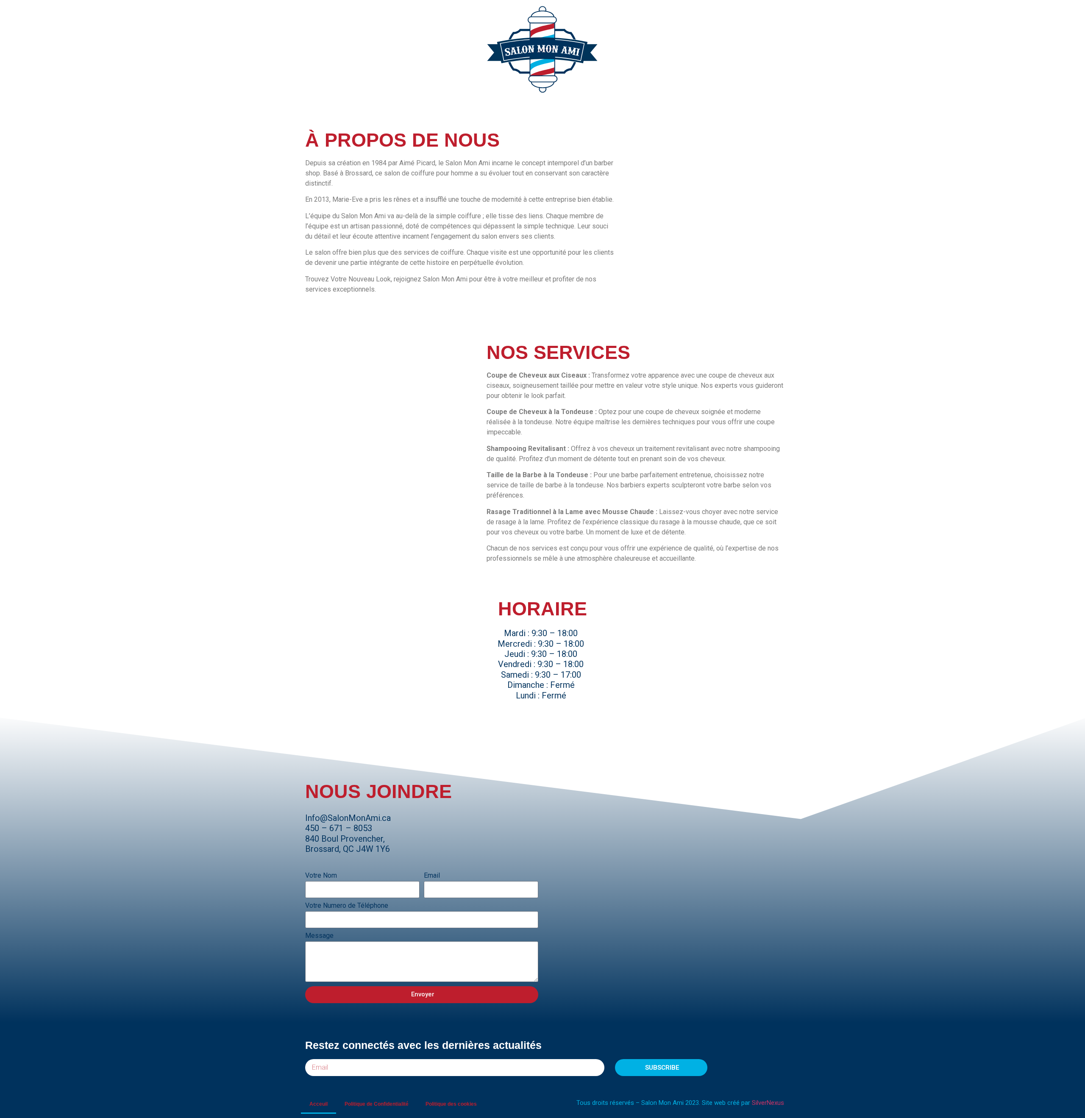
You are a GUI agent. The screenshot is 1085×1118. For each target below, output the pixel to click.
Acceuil (318, 1104)
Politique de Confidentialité (377, 1104)
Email (432, 875)
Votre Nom (321, 875)
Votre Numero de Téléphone (346, 905)
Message (319, 936)
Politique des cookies (451, 1104)
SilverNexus (768, 1103)
